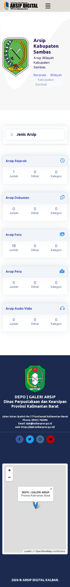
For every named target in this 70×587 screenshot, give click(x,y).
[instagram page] (40, 439)
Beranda (39, 75)
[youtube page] (50, 439)
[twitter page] (30, 439)
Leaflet (27, 551)
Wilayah (56, 75)
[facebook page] (20, 439)
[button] (35, 505)
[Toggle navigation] (48, 6)
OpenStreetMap (43, 551)
